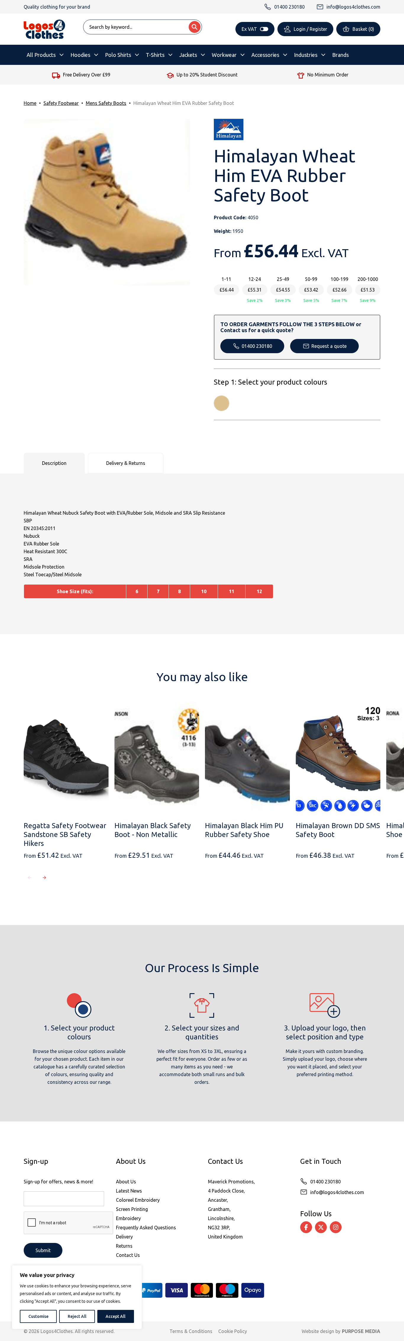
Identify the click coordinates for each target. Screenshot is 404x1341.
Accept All (115, 1316)
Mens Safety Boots (106, 103)
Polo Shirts (118, 55)
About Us (126, 1181)
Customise (38, 1316)
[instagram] (336, 1227)
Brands (340, 55)
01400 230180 (257, 346)
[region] (77, 1297)
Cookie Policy (232, 1331)
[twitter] (321, 1227)
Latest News (129, 1190)
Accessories (265, 55)
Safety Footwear (61, 103)
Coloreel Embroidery (138, 1200)
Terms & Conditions (190, 1331)
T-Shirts (155, 55)
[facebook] (306, 1227)
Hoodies (80, 55)
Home (30, 103)
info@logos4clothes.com (337, 1192)
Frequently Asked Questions (146, 1227)
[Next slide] (44, 878)
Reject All (77, 1316)
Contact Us (128, 1255)
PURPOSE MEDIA (361, 1331)
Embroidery (128, 1218)
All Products (41, 55)
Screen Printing (132, 1209)
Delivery (124, 1236)
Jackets (188, 55)
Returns (124, 1246)
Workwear (224, 55)
